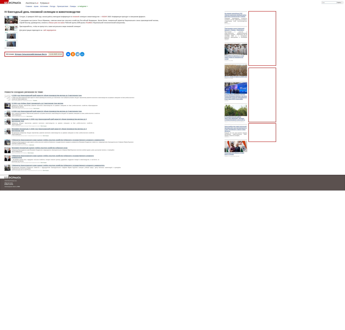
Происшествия (62, 6)
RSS (19, 186)
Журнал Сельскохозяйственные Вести (31, 54)
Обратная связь (8, 183)
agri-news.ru (11, 48)
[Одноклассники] (73, 54)
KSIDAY (104, 17)
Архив (36, 6)
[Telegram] (77, 54)
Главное (29, 6)
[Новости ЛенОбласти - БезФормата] (11, 2)
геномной (76, 17)
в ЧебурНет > (83, 6)
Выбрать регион (8, 184)
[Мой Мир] (82, 54)
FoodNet (89, 23)
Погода (52, 6)
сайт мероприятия (49, 30)
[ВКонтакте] (68, 54)
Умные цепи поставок (56, 23)
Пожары (73, 6)
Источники (44, 6)
